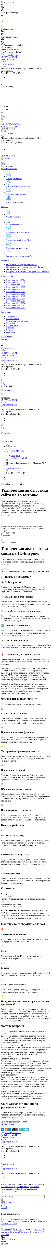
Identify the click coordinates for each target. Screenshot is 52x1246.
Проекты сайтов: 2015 (15, 301)
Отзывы (9, 330)
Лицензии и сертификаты (17, 321)
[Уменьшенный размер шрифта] (2, 4)
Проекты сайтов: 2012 (15, 308)
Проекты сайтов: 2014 (15, 303)
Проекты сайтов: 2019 (15, 292)
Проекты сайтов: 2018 (15, 294)
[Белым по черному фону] (2, 18)
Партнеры (10, 323)
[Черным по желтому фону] (2, 24)
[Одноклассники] (6, 1129)
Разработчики (12, 325)
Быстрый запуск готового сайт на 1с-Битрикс (25, 267)
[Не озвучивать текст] (2, 43)
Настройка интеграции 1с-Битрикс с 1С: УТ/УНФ (27, 271)
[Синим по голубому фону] (2, 21)
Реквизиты (10, 332)
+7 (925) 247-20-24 (13, 55)
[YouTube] (7, 109)
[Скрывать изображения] (2, 34)
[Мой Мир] (9, 1129)
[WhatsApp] (20, 1129)
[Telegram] (7, 107)
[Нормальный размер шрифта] (2, 7)
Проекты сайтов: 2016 (15, 298)
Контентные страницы (16, 269)
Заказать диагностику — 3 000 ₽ (15, 1122)
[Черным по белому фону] (2, 15)
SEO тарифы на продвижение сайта (21, 265)
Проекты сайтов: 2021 (15, 287)
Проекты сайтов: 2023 (15, 282)
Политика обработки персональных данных (20, 1190)
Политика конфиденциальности (15, 1187)
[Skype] (23, 1129)
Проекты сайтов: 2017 (15, 296)
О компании (11, 316)
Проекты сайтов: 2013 (15, 305)
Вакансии (10, 328)
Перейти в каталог (9, 1223)
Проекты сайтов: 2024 (15, 280)
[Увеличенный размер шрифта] (3, 10)
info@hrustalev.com (9, 64)
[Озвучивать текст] (2, 40)
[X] (13, 1129)
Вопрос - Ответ (12, 319)
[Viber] (16, 1129)
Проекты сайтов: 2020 (15, 289)
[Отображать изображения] (2, 31)
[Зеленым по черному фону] (2, 27)
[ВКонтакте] (2, 1129)
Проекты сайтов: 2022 (15, 285)
